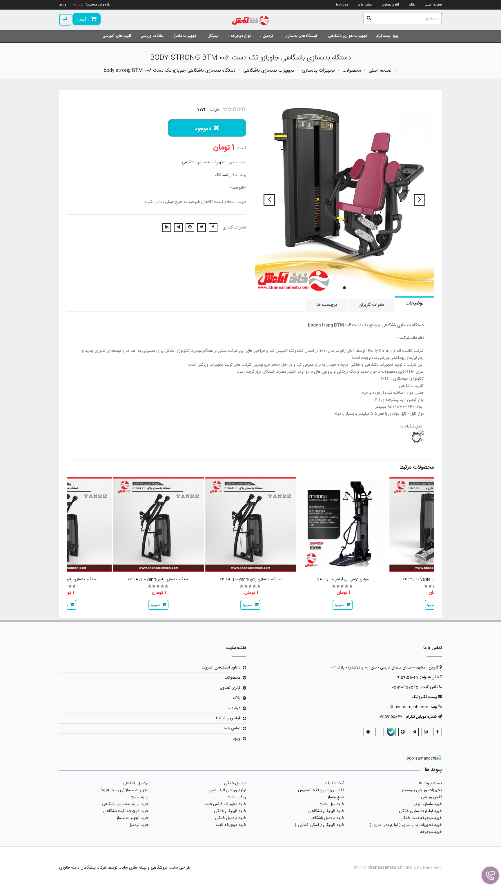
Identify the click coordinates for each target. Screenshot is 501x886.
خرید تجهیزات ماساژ (132, 818)
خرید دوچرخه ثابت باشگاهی (125, 811)
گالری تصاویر (390, 5)
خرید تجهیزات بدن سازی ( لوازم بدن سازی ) (406, 825)
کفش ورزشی (431, 797)
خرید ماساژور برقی (427, 804)
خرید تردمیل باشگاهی (326, 818)
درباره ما (342, 5)
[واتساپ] (379, 732)
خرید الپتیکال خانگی (230, 811)
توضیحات (414, 303)
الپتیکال (213, 36)
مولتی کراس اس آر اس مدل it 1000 (343, 579)
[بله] (391, 732)
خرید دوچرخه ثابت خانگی (421, 818)
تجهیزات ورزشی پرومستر (422, 790)
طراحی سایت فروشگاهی (170, 867)
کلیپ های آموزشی (117, 36)
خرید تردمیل (138, 825)
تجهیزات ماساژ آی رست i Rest (123, 790)
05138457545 (405, 687)
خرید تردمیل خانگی (230, 818)
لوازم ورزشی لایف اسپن (227, 790)
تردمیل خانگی (235, 783)
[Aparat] (402, 732)
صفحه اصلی (433, 5)
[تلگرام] (414, 732)
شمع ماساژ (336, 797)
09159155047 (407, 677)
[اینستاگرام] (426, 732)
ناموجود (203, 129)
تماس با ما (365, 5)
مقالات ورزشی (152, 36)
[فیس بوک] (437, 732)
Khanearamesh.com (408, 707)
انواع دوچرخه (241, 36)
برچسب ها (326, 305)
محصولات (232, 677)
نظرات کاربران (371, 305)
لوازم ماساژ (139, 797)
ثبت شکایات (334, 783)
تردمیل (268, 36)
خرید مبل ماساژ (332, 804)
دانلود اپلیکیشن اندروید (221, 667)
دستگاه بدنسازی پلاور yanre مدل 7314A (250, 579)
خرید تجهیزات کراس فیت (225, 804)
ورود (236, 738)
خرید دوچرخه (431, 832)
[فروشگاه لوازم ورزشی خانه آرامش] (250, 21)
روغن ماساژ (237, 797)
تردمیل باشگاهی (135, 783)
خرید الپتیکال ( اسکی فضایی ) (319, 825)
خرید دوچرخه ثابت (231, 825)
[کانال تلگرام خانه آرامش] (250, 437)
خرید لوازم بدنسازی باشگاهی (125, 804)
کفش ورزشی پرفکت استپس (321, 790)
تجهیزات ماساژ (185, 36)
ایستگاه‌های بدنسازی (300, 36)
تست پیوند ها (430, 783)
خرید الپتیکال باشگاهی (326, 811)
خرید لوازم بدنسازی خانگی (420, 811)
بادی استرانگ (226, 175)
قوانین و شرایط (227, 718)
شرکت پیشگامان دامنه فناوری (83, 867)
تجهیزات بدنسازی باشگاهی (203, 162)
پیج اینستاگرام (387, 36)
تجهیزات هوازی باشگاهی (347, 36)
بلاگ (412, 5)
